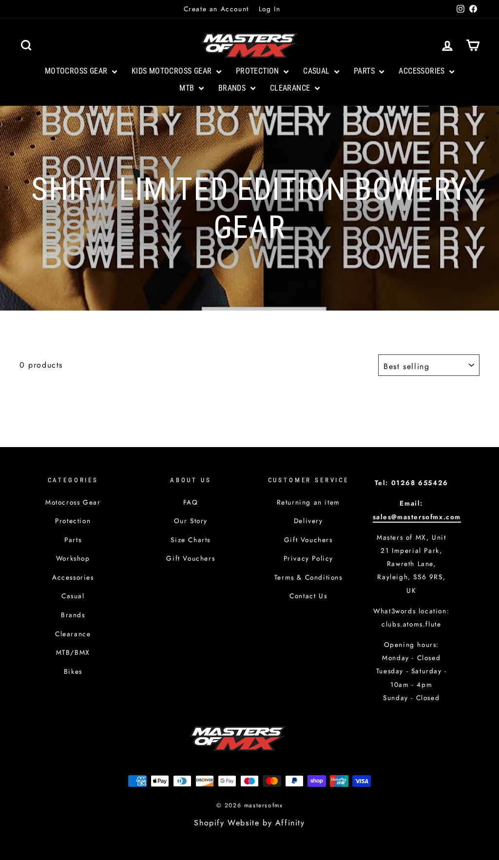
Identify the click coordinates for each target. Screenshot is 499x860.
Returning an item (308, 502)
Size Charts (191, 540)
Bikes (73, 671)
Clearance (291, 88)
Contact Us (308, 596)
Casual (317, 71)
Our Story (191, 521)
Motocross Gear (77, 71)
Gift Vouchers (190, 558)
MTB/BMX (73, 652)
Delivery (308, 521)
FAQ (190, 502)
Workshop (73, 558)
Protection (258, 71)
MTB (187, 88)
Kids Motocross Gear (173, 71)
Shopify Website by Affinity (249, 822)
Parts (365, 71)
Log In (270, 9)
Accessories (423, 71)
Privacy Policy (308, 558)
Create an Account (216, 9)
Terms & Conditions (308, 577)
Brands (233, 88)
